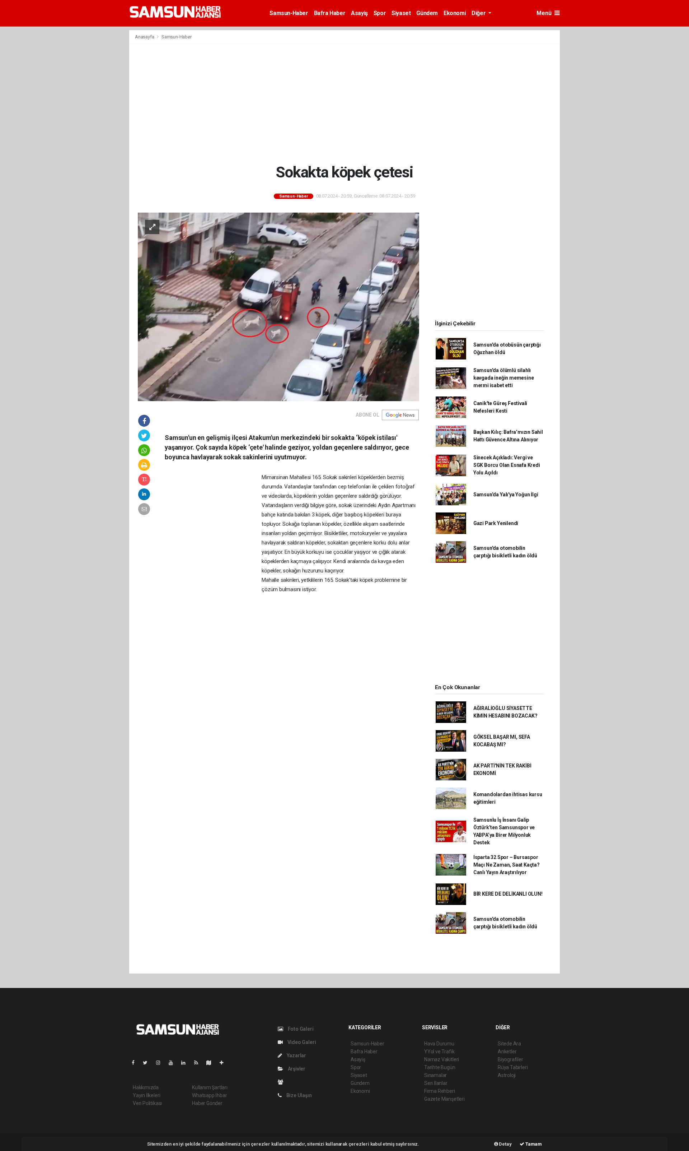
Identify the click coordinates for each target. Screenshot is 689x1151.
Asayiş (359, 13)
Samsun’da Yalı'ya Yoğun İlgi (505, 494)
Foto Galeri (300, 1029)
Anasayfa (145, 37)
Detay (505, 1144)
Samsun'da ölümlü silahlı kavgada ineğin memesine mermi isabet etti (503, 377)
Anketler (507, 1051)
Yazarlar (296, 1055)
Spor (380, 13)
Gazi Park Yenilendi (495, 523)
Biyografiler (510, 1059)
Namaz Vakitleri (441, 1059)
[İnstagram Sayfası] (161, 1063)
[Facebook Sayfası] (136, 1063)
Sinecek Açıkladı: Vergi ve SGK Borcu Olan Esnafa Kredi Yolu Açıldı (506, 465)
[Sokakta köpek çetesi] (278, 306)
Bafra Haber (330, 13)
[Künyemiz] (282, 1082)
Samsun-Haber (288, 13)
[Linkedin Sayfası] (186, 1063)
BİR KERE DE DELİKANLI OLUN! (508, 894)
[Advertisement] (344, 103)
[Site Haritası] (211, 1063)
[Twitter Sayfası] (148, 1063)
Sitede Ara (509, 1043)
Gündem (427, 13)
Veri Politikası (147, 1103)
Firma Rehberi (439, 1091)
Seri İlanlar (435, 1083)
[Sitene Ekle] (224, 1063)
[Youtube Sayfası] (174, 1063)
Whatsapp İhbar (209, 1095)
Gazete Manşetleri (444, 1099)
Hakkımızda (146, 1087)
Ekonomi (455, 13)
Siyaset (401, 13)
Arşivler (296, 1069)
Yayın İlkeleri (146, 1095)
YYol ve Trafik (439, 1051)
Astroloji (507, 1075)
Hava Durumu (439, 1043)
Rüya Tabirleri (513, 1067)
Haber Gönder (207, 1103)
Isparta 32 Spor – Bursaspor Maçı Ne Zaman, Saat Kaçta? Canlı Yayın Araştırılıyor (506, 864)
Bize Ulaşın (298, 1095)
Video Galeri (301, 1042)
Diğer (479, 13)
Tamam (533, 1144)
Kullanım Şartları (210, 1087)
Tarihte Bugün (439, 1067)
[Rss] (199, 1063)
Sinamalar (435, 1075)
